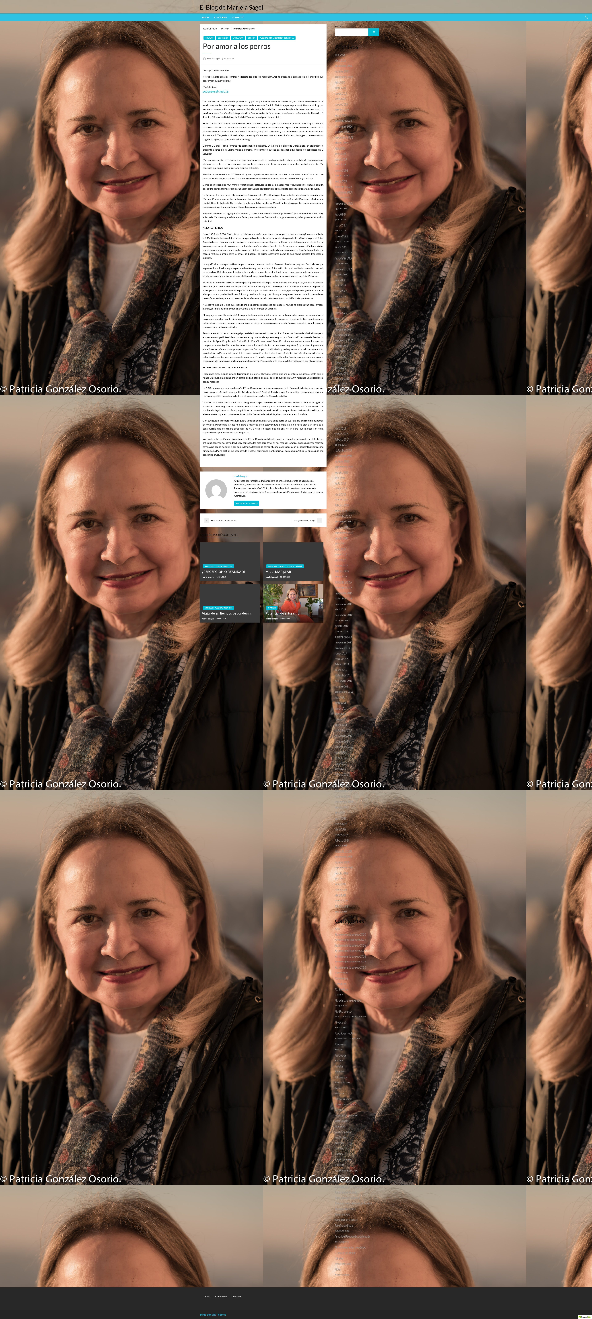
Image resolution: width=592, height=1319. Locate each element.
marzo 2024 (341, 169)
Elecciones (340, 1043)
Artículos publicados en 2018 (350, 956)
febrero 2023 (342, 241)
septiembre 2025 (344, 76)
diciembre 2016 (343, 581)
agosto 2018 (341, 472)
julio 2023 (340, 213)
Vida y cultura (342, 1274)
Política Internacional (346, 1170)
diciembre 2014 (343, 598)
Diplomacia (341, 1021)
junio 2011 (340, 702)
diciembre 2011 (343, 675)
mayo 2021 (341, 312)
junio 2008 (340, 883)
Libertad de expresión (346, 1115)
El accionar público (345, 1032)
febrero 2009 (342, 839)
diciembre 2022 (343, 252)
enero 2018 (341, 510)
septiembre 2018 (344, 466)
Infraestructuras (343, 1098)
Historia (339, 1093)
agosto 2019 (341, 406)
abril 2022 (340, 296)
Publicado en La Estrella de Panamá (277, 38)
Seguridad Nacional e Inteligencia (352, 1236)
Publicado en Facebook (347, 1197)
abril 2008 (340, 894)
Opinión (251, 38)
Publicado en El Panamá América (352, 1186)
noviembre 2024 (343, 126)
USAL (338, 1268)
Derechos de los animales (348, 999)
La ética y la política (345, 1104)
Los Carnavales (343, 1131)
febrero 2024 (342, 175)
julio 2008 (340, 878)
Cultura (225, 29)
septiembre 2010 (344, 746)
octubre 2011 (342, 686)
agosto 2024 (341, 142)
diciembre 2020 (343, 323)
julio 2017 (340, 543)
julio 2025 (340, 82)
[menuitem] (206, 17)
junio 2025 (340, 87)
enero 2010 (341, 779)
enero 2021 (341, 318)
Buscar (338, 26)
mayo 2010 (341, 763)
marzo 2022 (341, 301)
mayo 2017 (341, 554)
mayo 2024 (341, 159)
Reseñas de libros (344, 1225)
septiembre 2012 (344, 647)
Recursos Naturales (345, 1208)
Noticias (339, 1142)
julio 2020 (340, 351)
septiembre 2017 (344, 532)
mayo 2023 (341, 224)
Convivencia (341, 972)
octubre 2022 (342, 263)
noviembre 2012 (343, 642)
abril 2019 (340, 428)
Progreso (340, 1175)
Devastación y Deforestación (350, 1016)
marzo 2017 (341, 565)
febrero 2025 (342, 109)
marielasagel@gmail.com (216, 90)
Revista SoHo (342, 1230)
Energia (339, 1049)
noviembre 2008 (343, 856)
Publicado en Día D (345, 1181)
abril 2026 (340, 60)
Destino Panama (343, 1011)
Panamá (339, 1153)
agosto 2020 (341, 345)
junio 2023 (340, 219)
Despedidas (341, 1005)
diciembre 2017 (343, 515)
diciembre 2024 (343, 120)
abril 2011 (340, 713)
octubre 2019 (342, 395)
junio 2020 (340, 356)
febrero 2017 (342, 570)
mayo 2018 (341, 488)
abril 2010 (340, 768)
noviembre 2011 (343, 680)
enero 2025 (341, 115)
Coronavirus (341, 977)
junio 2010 (340, 757)
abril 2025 (340, 98)
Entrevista (340, 1054)
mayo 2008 (341, 889)
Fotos (338, 1087)
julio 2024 (340, 147)
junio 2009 (340, 817)
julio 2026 (340, 54)
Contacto (238, 17)
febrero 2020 (342, 378)
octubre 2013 (342, 620)
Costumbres (341, 988)
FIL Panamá (341, 1076)
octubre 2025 (342, 71)
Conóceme (220, 17)
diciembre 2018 (343, 450)
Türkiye (339, 1258)
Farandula (340, 1071)
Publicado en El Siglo (346, 1192)
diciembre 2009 (343, 784)
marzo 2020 (341, 373)
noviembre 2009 (343, 790)
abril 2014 (340, 609)
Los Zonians (341, 1137)
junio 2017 (340, 548)
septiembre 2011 (344, 691)
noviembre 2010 (343, 735)
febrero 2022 (342, 307)
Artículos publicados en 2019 (350, 961)
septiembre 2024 (344, 136)
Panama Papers (343, 1159)
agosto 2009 (341, 807)
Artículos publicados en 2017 (350, 950)
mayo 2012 (341, 653)
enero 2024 (341, 180)
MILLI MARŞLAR (278, 571)
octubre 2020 (342, 334)
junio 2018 (340, 483)
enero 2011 (341, 724)
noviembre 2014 (343, 603)
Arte (337, 928)
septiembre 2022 (344, 268)
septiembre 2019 (344, 400)
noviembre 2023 (343, 191)
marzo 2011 (341, 719)
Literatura (238, 38)
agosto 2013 (341, 625)
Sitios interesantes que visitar (350, 1247)
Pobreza (339, 1164)
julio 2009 (340, 812)
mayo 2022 (341, 290)
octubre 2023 (342, 197)
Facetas (339, 1060)
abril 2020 (340, 367)
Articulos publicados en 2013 (350, 934)
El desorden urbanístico (347, 1038)
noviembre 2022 (343, 257)
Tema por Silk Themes (213, 1314)
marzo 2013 (341, 631)
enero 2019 (341, 444)
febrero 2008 (342, 905)
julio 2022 (340, 279)
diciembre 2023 (343, 186)
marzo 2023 (341, 235)
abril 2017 (340, 559)
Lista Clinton (341, 1120)
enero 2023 (341, 246)
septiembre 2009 (344, 801)
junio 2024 (340, 153)
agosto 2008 (341, 872)
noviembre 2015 (343, 592)
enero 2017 (341, 576)
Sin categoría (342, 1241)
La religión (340, 1109)
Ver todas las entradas (247, 503)
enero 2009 (341, 845)
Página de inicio (210, 29)
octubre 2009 (342, 796)
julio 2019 (340, 411)
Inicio (205, 17)
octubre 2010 (342, 741)
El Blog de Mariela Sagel (231, 7)
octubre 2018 (342, 460)
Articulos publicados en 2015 (350, 939)
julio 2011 (340, 697)
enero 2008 (341, 911)
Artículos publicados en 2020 (218, 608)
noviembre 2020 (343, 329)
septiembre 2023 (344, 202)
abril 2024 (340, 164)
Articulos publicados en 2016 (218, 566)
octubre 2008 (342, 861)
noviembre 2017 (343, 521)
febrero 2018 (342, 504)
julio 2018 (340, 477)
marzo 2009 (341, 834)
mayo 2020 (341, 362)
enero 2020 (341, 384)
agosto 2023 (341, 208)
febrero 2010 (342, 774)
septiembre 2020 (344, 340)
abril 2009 (340, 828)
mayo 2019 (341, 422)
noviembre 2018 (343, 455)
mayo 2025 (341, 93)
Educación (223, 38)
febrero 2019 (342, 439)
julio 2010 (340, 752)
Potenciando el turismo (282, 613)
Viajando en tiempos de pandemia (226, 613)
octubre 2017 (342, 526)
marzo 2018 (341, 499)
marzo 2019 (341, 433)
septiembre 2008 (344, 867)
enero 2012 (341, 669)
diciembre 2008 (343, 850)
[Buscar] (373, 32)
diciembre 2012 (343, 636)
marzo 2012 (341, 658)
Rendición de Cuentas (346, 1219)
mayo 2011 (341, 708)
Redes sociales (342, 1214)
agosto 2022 (341, 274)
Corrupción (341, 983)
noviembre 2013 (343, 614)
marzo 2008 (341, 900)
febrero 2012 (342, 664)
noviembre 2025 (343, 65)
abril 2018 (340, 493)
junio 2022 (340, 285)
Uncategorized (343, 1263)
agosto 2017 (341, 537)
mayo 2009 (341, 823)
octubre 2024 (342, 131)
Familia (339, 1065)
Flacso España (342, 1082)
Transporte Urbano (345, 1252)
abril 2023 (340, 230)
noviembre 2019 (343, 389)
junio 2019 (340, 417)
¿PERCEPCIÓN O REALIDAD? (223, 571)
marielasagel (213, 58)
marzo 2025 (341, 104)
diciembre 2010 (343, 730)
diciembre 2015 (343, 587)
